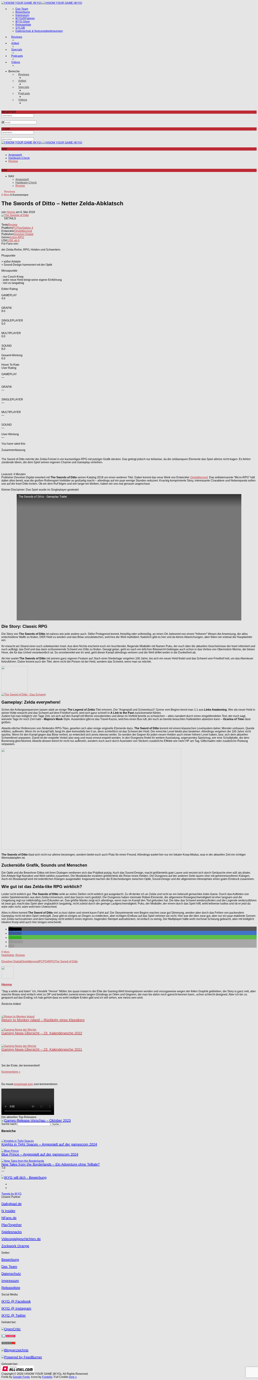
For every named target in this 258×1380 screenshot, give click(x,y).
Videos (15, 62)
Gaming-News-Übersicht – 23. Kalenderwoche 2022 (41, 1033)
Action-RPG (16, 237)
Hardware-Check (19, 158)
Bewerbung (22, 12)
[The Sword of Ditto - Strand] (14, 691)
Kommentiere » (10, 1071)
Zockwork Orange (15, 1246)
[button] (15, 929)
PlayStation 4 (24, 227)
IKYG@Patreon (25, 18)
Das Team (21, 8)
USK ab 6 (13, 240)
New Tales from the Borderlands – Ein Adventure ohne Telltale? (50, 1164)
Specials (16, 49)
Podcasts (17, 55)
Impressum (22, 15)
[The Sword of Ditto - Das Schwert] (23, 694)
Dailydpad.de (11, 1204)
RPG (51, 961)
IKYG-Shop (22, 21)
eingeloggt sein (23, 1084)
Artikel (15, 43)
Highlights (7, 955)
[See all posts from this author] (7, 977)
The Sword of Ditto (66, 961)
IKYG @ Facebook (16, 1301)
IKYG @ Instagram (16, 1308)
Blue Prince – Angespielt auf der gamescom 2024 (39, 1154)
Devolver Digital (23, 234)
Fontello (47, 1376)
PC (14, 227)
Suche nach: (9, 1123)
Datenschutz (11, 1274)
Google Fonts (21, 1376)
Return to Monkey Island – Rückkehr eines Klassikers (43, 1020)
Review (13, 161)
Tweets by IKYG (11, 1193)
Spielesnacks (11, 1232)
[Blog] (14, 1350)
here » (73, 1376)
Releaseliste (23, 24)
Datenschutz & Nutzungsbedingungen (39, 30)
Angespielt (15, 154)
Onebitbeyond (23, 231)
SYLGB (20, 27)
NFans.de (8, 1218)
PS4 (45, 961)
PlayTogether (11, 1225)
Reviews (16, 36)
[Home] (41, 2)
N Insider (8, 1211)
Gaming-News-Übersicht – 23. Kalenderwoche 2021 (41, 1049)
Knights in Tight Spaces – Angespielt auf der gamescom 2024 (49, 1144)
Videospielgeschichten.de (21, 1239)
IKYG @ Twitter (13, 1315)
